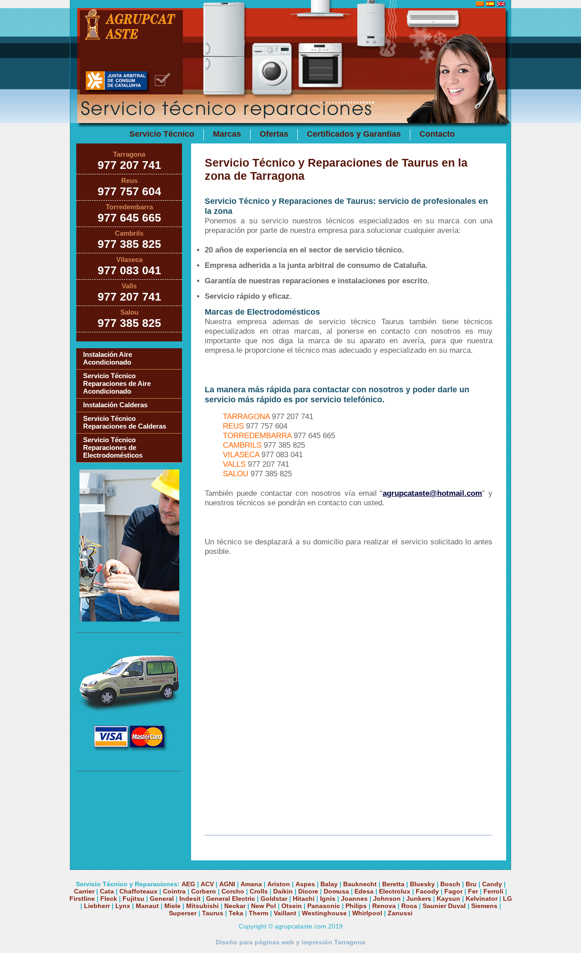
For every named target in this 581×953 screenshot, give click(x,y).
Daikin (283, 891)
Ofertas (274, 133)
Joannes (354, 898)
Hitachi (304, 898)
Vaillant (285, 913)
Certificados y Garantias (354, 133)
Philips (356, 905)
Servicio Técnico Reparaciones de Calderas (124, 422)
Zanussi (400, 913)
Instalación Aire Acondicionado (107, 358)
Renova (384, 905)
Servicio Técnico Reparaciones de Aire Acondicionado (117, 383)
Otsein (291, 905)
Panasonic (323, 905)
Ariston (278, 884)
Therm (258, 913)
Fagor (453, 891)
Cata (107, 891)
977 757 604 (129, 191)
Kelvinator (481, 898)
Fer (473, 891)
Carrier (84, 891)
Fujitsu (133, 898)
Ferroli (493, 891)
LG (507, 898)
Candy (492, 884)
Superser (183, 913)
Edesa (364, 891)
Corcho (233, 891)
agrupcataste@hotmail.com (432, 493)
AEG (188, 884)
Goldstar (274, 898)
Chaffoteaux (138, 891)
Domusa (336, 891)
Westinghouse (324, 913)
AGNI (227, 884)
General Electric (230, 898)
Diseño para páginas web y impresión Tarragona (290, 942)
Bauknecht (360, 884)
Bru (471, 884)
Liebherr (97, 905)
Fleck (108, 898)
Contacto (437, 133)
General (162, 898)
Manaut (147, 905)
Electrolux (394, 891)
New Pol (264, 905)
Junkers (418, 898)
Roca (409, 905)
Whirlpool (367, 913)
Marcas (227, 133)
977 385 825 (129, 243)
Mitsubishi (202, 905)
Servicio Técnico (161, 133)
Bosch (450, 884)
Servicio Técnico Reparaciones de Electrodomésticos (113, 447)
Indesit (190, 898)
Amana (251, 884)
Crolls (259, 891)
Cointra (174, 891)
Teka (236, 913)
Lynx (122, 905)
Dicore (308, 891)
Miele (172, 905)
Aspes (305, 884)
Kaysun (448, 898)
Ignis (327, 898)
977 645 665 (129, 217)
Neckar (235, 905)
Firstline (82, 898)
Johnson (387, 898)
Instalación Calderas (115, 405)
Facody (427, 891)
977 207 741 (129, 164)
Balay (329, 884)
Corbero (203, 891)
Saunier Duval (444, 905)
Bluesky (422, 884)
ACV (207, 884)
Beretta (393, 884)
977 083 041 (129, 270)
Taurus (212, 913)
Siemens (484, 905)
